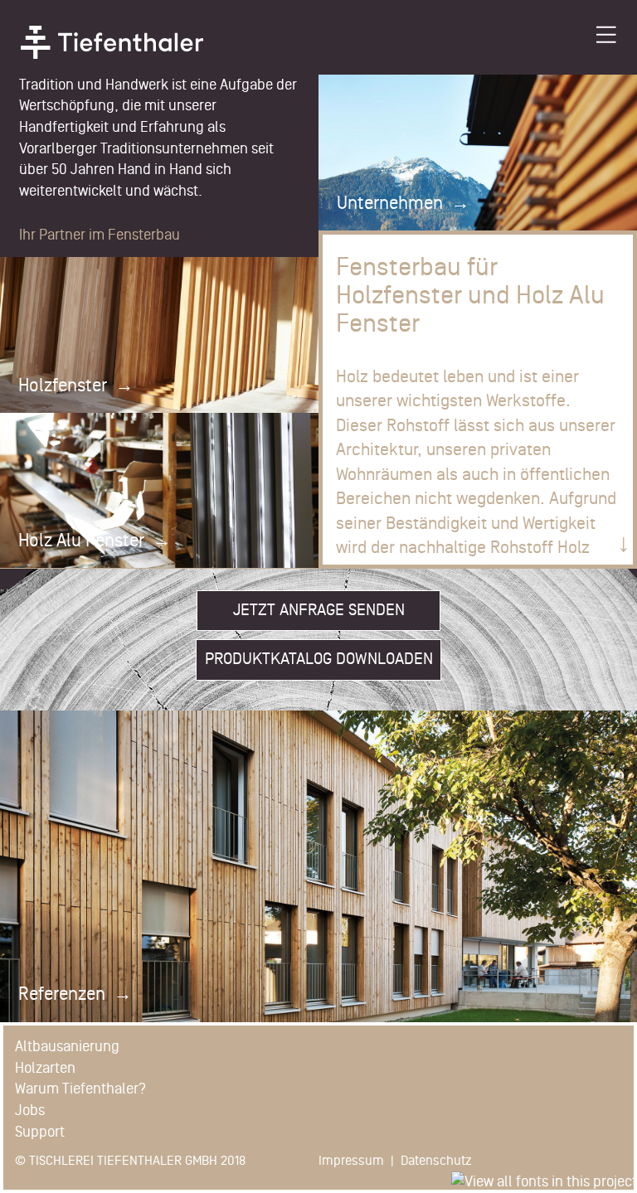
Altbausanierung (67, 1046)
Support (40, 1131)
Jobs (30, 1110)
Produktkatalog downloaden (319, 659)
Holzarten (45, 1068)
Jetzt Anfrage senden (319, 610)
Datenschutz (436, 1160)
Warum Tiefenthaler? (80, 1088)
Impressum (351, 1160)
